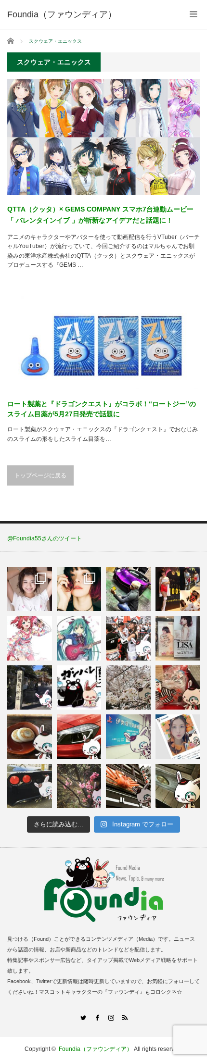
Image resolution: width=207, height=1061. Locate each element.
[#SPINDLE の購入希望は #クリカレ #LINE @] (128, 589)
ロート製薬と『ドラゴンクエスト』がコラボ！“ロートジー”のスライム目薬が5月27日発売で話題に (101, 409)
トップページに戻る (40, 475)
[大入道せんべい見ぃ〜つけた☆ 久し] (177, 687)
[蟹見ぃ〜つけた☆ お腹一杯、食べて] (128, 786)
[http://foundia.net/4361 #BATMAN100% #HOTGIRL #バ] (177, 589)
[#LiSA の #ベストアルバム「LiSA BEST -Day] (79, 589)
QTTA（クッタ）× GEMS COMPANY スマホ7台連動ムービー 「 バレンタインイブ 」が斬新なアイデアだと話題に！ (100, 214)
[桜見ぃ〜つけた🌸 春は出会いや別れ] (128, 687)
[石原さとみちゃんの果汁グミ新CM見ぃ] (177, 736)
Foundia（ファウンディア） (95, 1049)
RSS (124, 1017)
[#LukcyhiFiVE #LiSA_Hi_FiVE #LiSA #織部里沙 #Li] (177, 638)
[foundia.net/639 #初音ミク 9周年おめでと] (79, 638)
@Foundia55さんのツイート (44, 538)
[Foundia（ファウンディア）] (61, 14)
